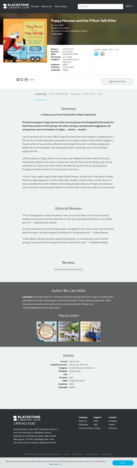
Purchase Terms (92, 454)
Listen (31, 80)
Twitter (112, 425)
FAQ (96, 425)
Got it (123, 463)
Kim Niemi (64, 28)
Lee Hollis (59, 25)
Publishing (83, 425)
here (60, 464)
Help (96, 421)
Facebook (113, 421)
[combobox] (100, 6)
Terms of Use (78, 454)
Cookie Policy (106, 454)
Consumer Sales (86, 428)
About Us (83, 421)
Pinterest (113, 428)
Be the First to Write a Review (68, 270)
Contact (97, 428)
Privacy (66, 454)
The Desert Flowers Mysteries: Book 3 (69, 31)
